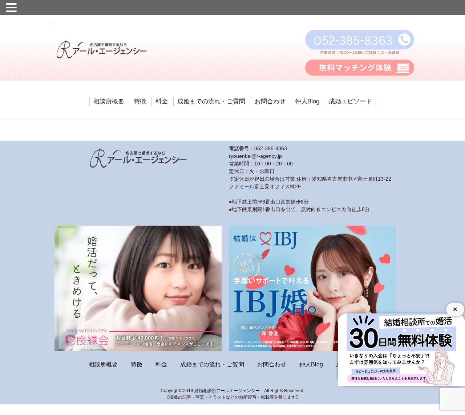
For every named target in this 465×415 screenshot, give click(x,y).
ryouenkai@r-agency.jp (255, 156)
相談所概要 (108, 101)
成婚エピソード (350, 101)
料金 (161, 101)
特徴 (140, 101)
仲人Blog (307, 101)
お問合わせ (270, 101)
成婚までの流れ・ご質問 (211, 101)
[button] (12, 7)
